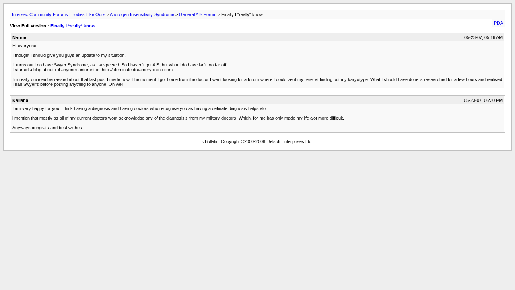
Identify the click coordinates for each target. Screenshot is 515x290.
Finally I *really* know (72, 25)
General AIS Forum (197, 14)
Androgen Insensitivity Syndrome (142, 14)
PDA (498, 23)
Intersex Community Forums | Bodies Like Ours (58, 14)
